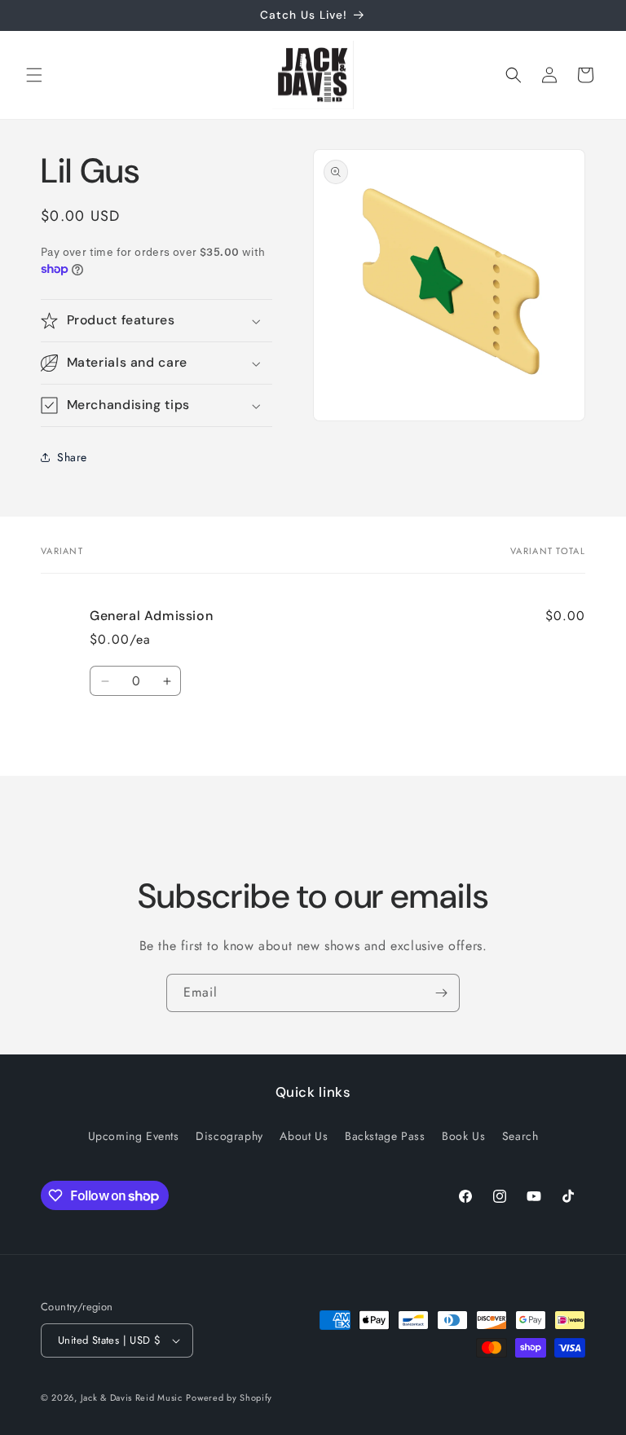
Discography (229, 1136)
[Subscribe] (441, 993)
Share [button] (72, 457)
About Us (304, 1136)
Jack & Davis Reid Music (132, 1397)
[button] (34, 75)
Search (520, 1136)
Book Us (463, 1136)
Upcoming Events (133, 1136)
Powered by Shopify (229, 1397)
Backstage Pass (385, 1136)
